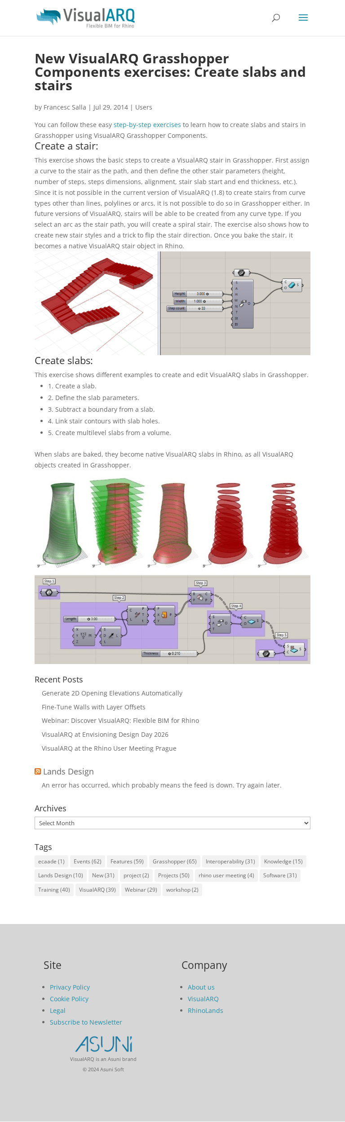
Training (54, 889)
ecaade (51, 861)
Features (127, 861)
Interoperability (230, 861)
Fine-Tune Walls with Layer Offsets (94, 707)
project (136, 875)
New (103, 875)
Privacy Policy (70, 987)
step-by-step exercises (147, 124)
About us (201, 987)
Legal (58, 1010)
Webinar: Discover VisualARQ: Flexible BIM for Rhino (120, 720)
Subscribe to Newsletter (86, 1022)
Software (280, 875)
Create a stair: (66, 145)
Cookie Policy (69, 998)
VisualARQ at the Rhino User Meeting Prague (109, 748)
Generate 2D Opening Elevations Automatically (112, 693)
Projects (174, 875)
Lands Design (68, 771)
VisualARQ (97, 889)
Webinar (141, 889)
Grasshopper (175, 861)
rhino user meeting (226, 875)
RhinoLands (205, 1010)
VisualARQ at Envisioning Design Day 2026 (105, 734)
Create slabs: (64, 360)
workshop (182, 889)
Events (88, 861)
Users (143, 107)
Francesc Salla (65, 107)
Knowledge (283, 861)
